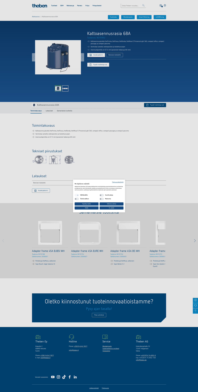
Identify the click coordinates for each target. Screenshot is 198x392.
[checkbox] (77, 195)
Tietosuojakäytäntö (117, 182)
